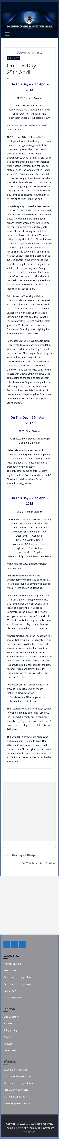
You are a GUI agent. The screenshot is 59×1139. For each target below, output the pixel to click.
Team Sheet (10, 1050)
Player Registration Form (16, 1103)
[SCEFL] (29, 13)
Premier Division (12, 963)
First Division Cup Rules (15, 1089)
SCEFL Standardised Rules (17, 1076)
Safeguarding (10, 1030)
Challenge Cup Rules (14, 1096)
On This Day (13, 58)
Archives (7, 1023)
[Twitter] (14, 944)
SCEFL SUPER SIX (12, 997)
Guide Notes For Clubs (15, 1069)
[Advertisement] (29, 811)
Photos (7, 1036)
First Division (10, 970)
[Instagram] (22, 944)
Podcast (7, 1043)
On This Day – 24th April (22, 855)
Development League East (17, 977)
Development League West (17, 984)
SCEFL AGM (9, 990)
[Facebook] (6, 944)
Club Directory (11, 1016)
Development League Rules (18, 1083)
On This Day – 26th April (37, 863)
